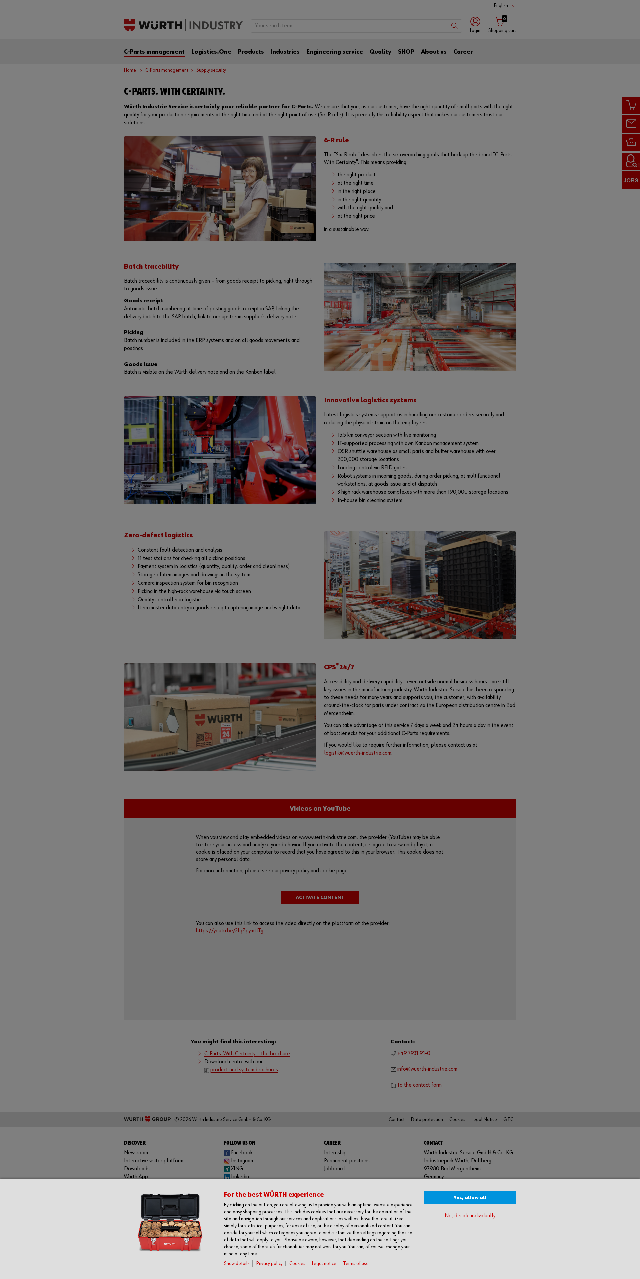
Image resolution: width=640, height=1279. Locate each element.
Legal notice (324, 1263)
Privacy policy (269, 1263)
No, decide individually (470, 1216)
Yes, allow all (470, 1197)
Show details (237, 1263)
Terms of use (356, 1263)
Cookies (297, 1263)
